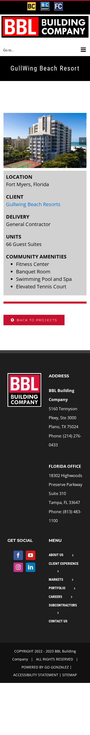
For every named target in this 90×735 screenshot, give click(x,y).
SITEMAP (69, 674)
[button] (7, 141)
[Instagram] (18, 567)
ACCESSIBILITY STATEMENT (35, 674)
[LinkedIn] (30, 567)
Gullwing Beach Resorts (33, 204)
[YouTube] (30, 555)
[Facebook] (18, 555)
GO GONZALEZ (56, 667)
